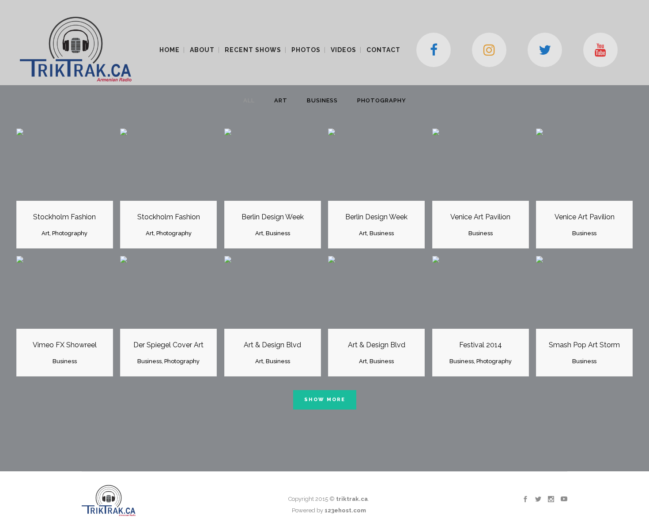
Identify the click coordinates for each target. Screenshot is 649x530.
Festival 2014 (480, 345)
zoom (44, 163)
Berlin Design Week (272, 217)
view (86, 163)
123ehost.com (345, 510)
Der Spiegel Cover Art (168, 345)
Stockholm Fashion (64, 217)
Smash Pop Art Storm (584, 345)
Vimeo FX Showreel (65, 345)
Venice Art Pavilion (480, 217)
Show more (324, 399)
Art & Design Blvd (272, 345)
